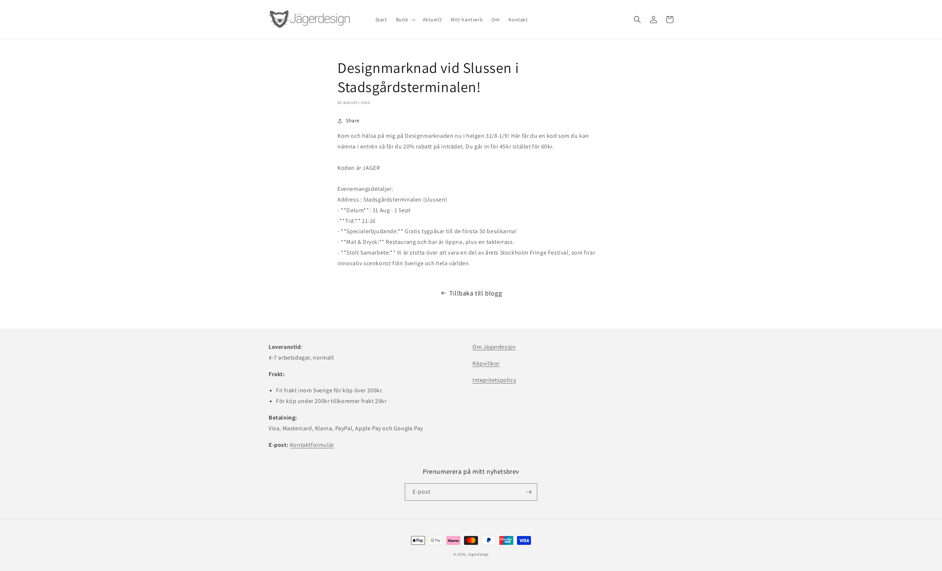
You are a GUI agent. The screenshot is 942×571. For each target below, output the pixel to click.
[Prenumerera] (529, 492)
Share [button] (353, 120)
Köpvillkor (486, 363)
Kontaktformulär (312, 445)
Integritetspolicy (494, 380)
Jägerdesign (478, 554)
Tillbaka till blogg (475, 293)
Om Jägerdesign (494, 347)
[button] (405, 19)
